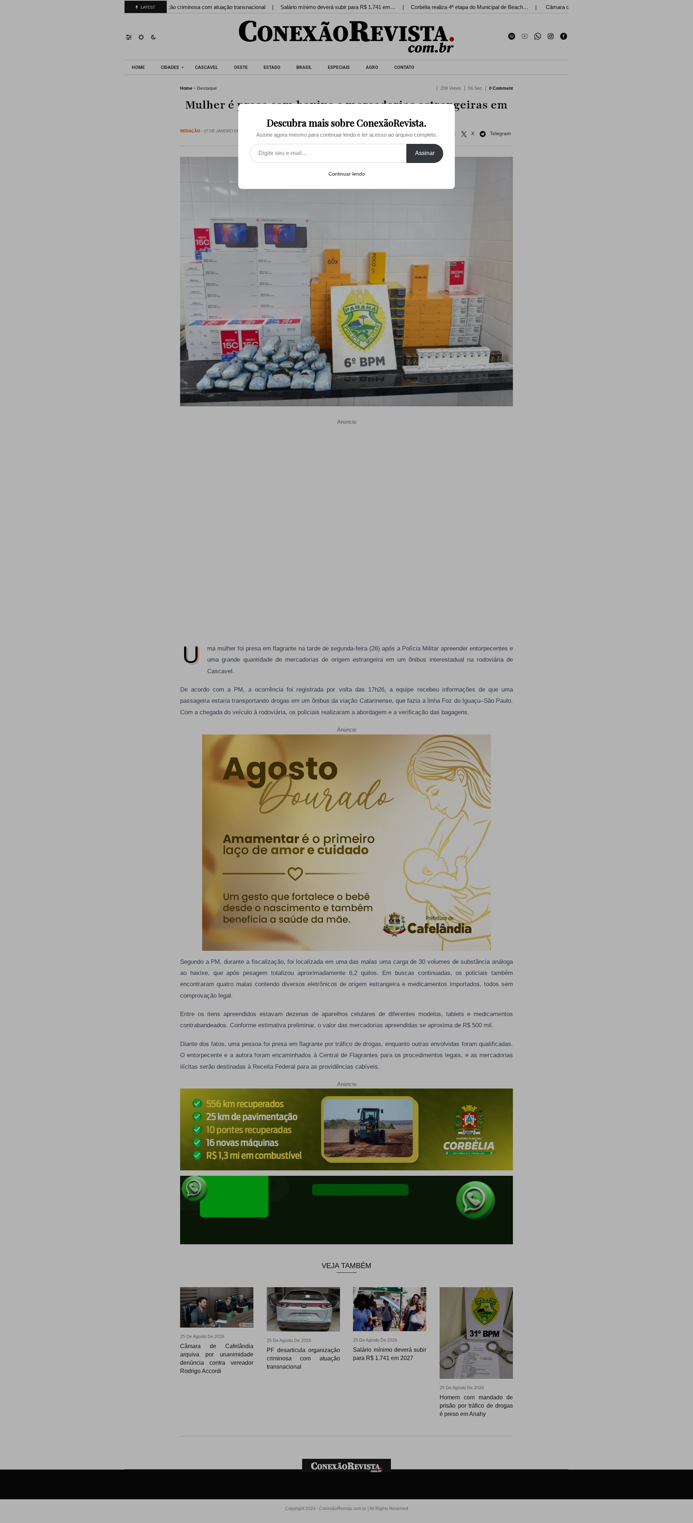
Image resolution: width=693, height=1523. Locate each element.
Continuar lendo (346, 174)
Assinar (425, 153)
